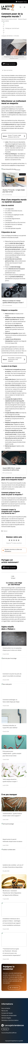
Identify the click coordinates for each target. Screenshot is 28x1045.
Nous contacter (5, 1008)
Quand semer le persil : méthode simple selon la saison (12, 840)
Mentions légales (6, 1018)
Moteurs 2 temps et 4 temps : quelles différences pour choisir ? (13, 301)
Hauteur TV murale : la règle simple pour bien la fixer (14, 191)
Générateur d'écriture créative (9, 1020)
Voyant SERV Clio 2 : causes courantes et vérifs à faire (11, 469)
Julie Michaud (15, 584)
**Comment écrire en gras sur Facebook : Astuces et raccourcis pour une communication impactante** (12, 952)
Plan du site (4, 1011)
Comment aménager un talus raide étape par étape (11, 701)
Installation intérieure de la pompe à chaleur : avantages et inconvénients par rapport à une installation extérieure (12, 922)
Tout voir (5, 1029)
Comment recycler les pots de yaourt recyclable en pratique (12, 675)
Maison (5, 531)
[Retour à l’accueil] (7, 7)
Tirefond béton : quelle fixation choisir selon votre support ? (12, 815)
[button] (20, 7)
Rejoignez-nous (22, 2)
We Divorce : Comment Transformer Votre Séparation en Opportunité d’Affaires (12, 893)
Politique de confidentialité (8, 1015)
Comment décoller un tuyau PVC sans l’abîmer (10, 726)
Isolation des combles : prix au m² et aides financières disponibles (13, 866)
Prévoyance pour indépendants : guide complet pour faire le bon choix (12, 753)
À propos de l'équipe (7, 1013)
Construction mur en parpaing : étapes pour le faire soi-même (12, 649)
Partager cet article (10, 64)
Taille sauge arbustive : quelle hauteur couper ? (10, 780)
